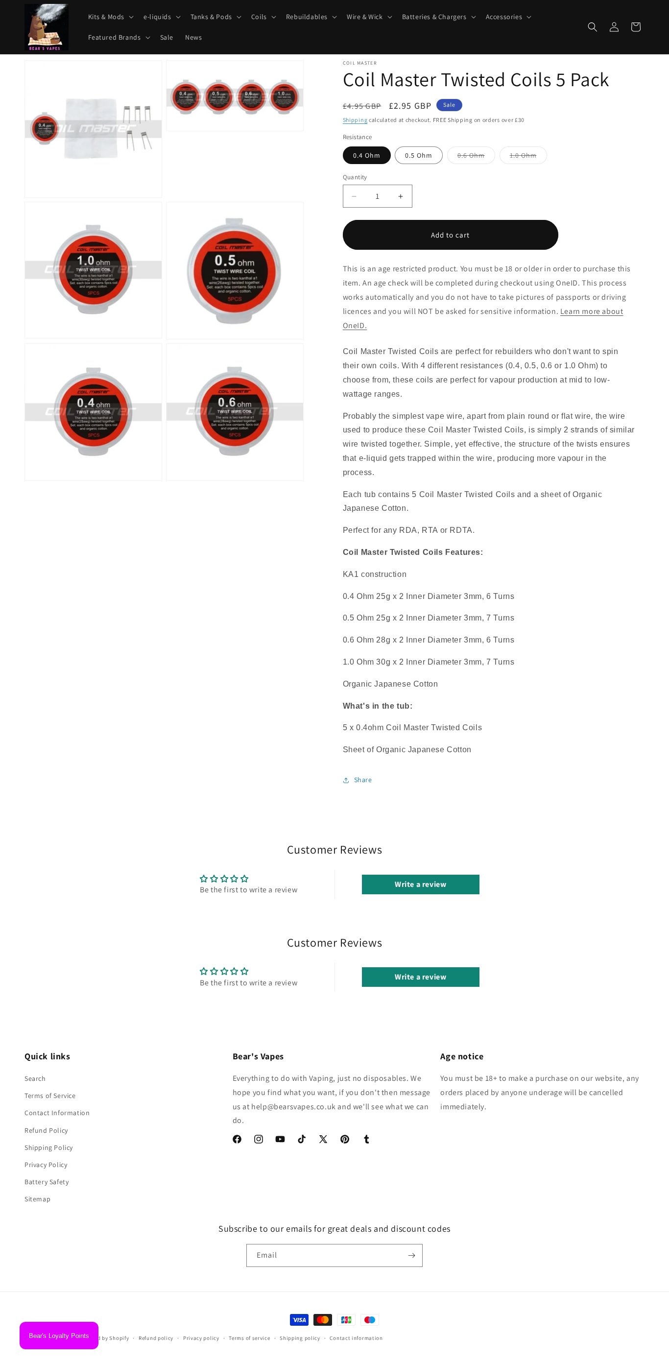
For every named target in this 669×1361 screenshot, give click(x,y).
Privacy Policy (45, 1164)
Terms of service (249, 1338)
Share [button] (363, 779)
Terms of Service (50, 1096)
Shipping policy (300, 1338)
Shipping (355, 119)
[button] (110, 16)
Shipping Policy (48, 1147)
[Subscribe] (411, 1255)
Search (35, 1078)
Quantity (355, 177)
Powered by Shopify (104, 1338)
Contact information (356, 1338)
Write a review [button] (420, 884)
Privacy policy (201, 1338)
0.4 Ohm (367, 155)
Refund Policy (46, 1130)
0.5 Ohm (418, 155)
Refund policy (156, 1338)
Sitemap (37, 1199)
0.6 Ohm (476, 157)
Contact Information (57, 1113)
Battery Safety (46, 1182)
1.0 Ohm (528, 157)
